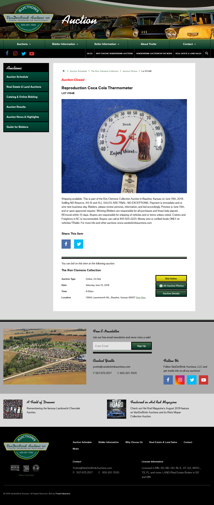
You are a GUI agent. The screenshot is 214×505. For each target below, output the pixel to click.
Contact (190, 44)
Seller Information (107, 44)
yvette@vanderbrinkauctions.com (111, 366)
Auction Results (16, 106)
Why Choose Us (134, 442)
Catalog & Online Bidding (22, 96)
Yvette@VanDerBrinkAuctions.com (92, 467)
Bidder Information (65, 44)
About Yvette (148, 44)
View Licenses (26, 474)
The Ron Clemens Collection (105, 71)
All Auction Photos (171, 286)
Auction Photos (130, 71)
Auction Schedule (17, 76)
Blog (89, 53)
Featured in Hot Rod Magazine (153, 402)
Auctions (24, 44)
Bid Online (171, 278)
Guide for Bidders (17, 127)
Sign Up (141, 345)
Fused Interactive (63, 493)
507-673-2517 (103, 372)
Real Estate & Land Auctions (24, 86)
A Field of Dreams (41, 402)
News (76, 448)
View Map (141, 297)
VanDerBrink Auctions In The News (154, 53)
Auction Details (171, 293)
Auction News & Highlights (23, 116)
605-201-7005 (128, 372)
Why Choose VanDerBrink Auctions (114, 53)
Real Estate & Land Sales (188, 53)
